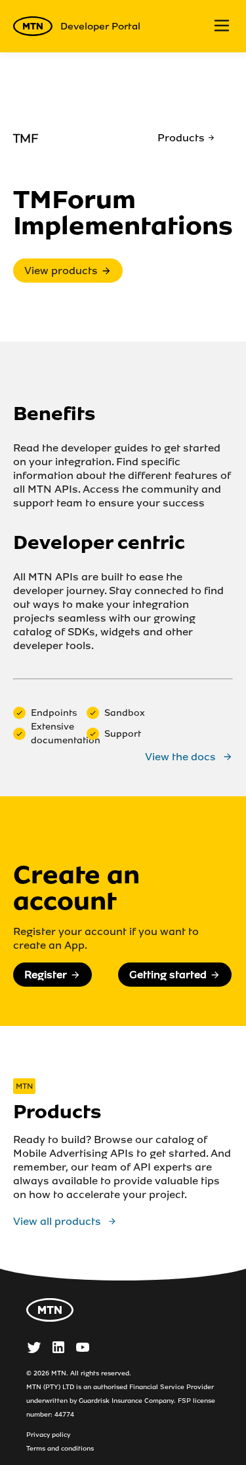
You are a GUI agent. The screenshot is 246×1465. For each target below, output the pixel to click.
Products (181, 138)
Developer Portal (100, 26)
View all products (57, 1221)
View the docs (180, 757)
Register (45, 974)
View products (61, 270)
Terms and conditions (60, 1448)
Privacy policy (48, 1434)
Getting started (168, 974)
